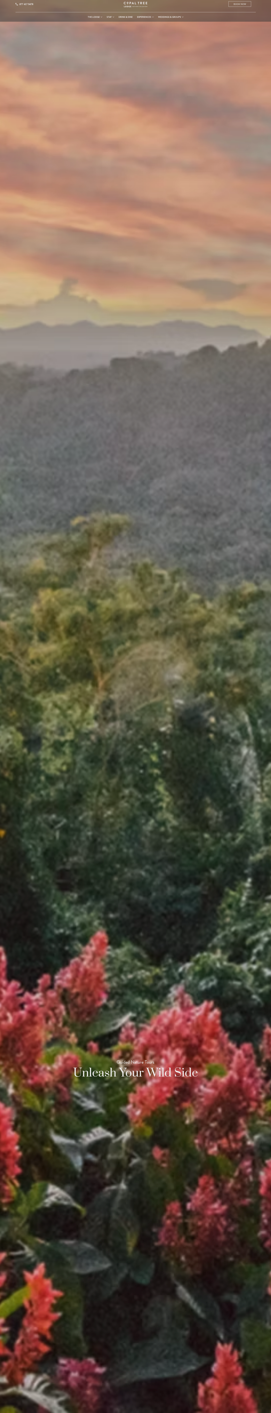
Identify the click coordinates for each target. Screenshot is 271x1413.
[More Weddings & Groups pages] (182, 17)
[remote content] (39, 4)
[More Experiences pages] (153, 17)
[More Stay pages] (113, 17)
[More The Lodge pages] (101, 17)
